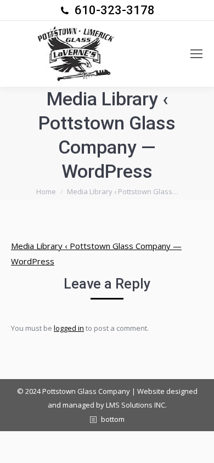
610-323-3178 (115, 10)
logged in (69, 328)
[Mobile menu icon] (196, 53)
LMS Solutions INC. (136, 405)
